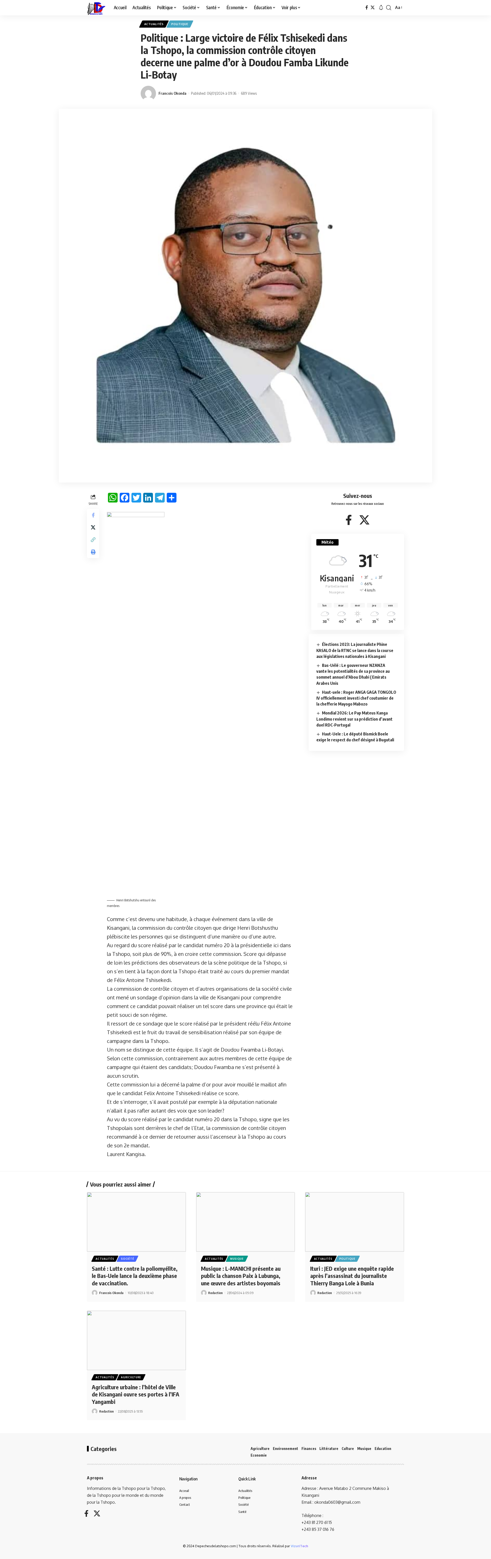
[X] (372, 7)
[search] (388, 7)
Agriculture (131, 1377)
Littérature (328, 1448)
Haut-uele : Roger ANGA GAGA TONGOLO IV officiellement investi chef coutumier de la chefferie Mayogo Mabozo (356, 698)
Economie (259, 1455)
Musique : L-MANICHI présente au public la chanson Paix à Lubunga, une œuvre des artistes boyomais (241, 1276)
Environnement (285, 1448)
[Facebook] (366, 7)
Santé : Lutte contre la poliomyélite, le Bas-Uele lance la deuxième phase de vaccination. (134, 1276)
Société (127, 1258)
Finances (309, 1448)
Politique (179, 24)
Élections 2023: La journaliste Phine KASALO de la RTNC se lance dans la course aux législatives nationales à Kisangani (354, 650)
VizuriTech (299, 1546)
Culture (348, 1448)
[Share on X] (93, 527)
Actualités (154, 24)
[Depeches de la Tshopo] (96, 7)
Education (383, 1448)
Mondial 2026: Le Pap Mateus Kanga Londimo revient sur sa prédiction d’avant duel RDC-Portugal (354, 718)
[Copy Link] (93, 539)
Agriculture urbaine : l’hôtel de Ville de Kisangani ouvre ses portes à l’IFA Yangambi (135, 1394)
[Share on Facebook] (93, 515)
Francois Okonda (172, 93)
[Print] (93, 552)
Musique (237, 1258)
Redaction (215, 1293)
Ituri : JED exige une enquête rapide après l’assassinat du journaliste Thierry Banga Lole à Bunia (352, 1276)
